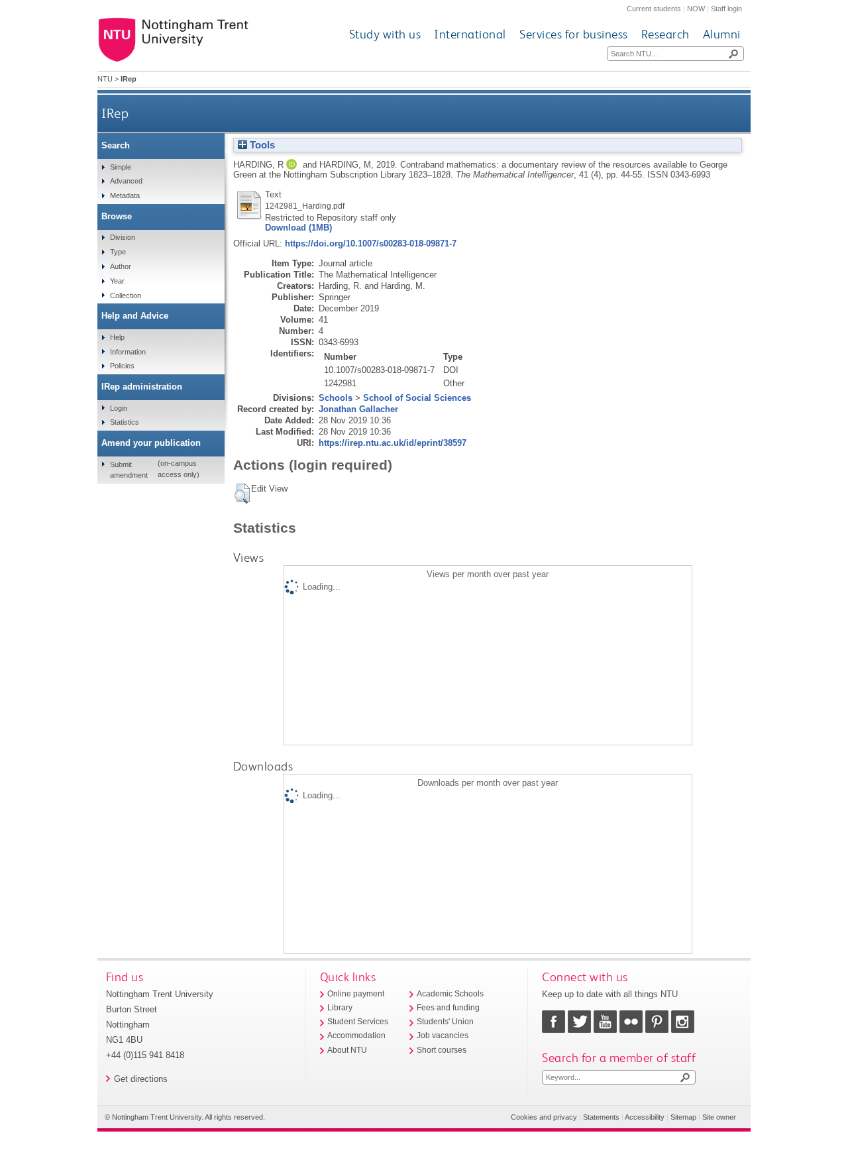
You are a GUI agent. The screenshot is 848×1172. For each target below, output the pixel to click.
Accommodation (356, 1035)
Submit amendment (129, 469)
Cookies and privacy (544, 1117)
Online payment (355, 994)
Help (117, 337)
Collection (125, 295)
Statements (601, 1117)
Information (128, 352)
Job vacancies (442, 1035)
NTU (105, 79)
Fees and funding (448, 1008)
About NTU (347, 1050)
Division (122, 237)
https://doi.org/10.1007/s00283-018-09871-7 (370, 243)
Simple (120, 167)
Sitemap (683, 1117)
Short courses (441, 1050)
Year (117, 281)
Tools (261, 145)
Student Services (357, 1022)
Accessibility (644, 1117)
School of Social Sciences (417, 398)
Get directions (141, 1079)
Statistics (124, 422)
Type (118, 252)
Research (665, 34)
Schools (335, 398)
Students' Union (445, 1022)
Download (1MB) (298, 228)
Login (118, 408)
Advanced (126, 181)
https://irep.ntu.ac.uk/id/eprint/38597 (392, 443)
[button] (242, 494)
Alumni (722, 34)
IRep (115, 113)
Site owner (719, 1117)
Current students (654, 9)
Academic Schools (450, 994)
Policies (122, 366)
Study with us (385, 34)
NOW (696, 9)
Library (339, 1008)
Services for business (573, 34)
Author (120, 266)
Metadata (125, 195)
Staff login (726, 9)
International (470, 34)
